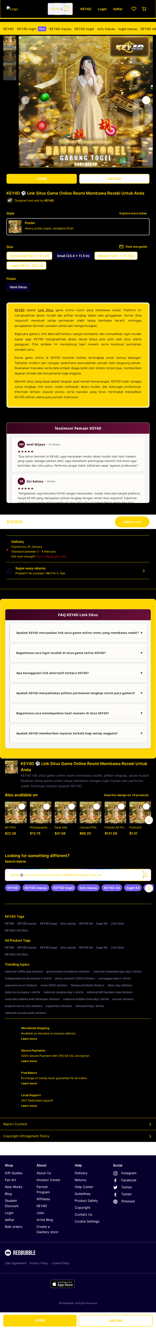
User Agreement (15, 1263)
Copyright (82, 1207)
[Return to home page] (25, 9)
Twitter (126, 1187)
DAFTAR (115, 1321)
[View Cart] (144, 9)
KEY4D (8, 29)
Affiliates (43, 1199)
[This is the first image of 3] (25, 100)
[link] (13, 887)
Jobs (40, 1213)
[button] (9, 39)
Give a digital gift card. (51, 556)
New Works (13, 1187)
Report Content (15, 1124)
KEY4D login (31, 29)
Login (9, 1213)
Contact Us (83, 1214)
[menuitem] (8, 29)
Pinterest (128, 1201)
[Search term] (67, 9)
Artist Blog (45, 1220)
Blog (8, 1194)
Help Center (84, 1187)
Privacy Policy (39, 1263)
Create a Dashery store (47, 1229)
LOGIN (40, 1320)
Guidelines (83, 1194)
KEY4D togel (84, 29)
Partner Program (43, 1189)
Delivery (81, 1173)
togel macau (127, 29)
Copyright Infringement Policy (26, 1136)
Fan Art (10, 1180)
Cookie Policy (60, 1263)
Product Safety (86, 1201)
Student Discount (11, 1203)
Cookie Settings (87, 1221)
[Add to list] (21, 806)
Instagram (128, 1173)
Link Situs (45, 310)
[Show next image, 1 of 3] (146, 100)
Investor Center (48, 1180)
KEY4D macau (60, 29)
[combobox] (60, 9)
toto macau (106, 29)
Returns (80, 1180)
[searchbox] (78, 875)
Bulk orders (13, 1227)
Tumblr (126, 1194)
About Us (44, 1173)
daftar (9, 1220)
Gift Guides (13, 1173)
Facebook (128, 1180)
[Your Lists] (134, 9)
